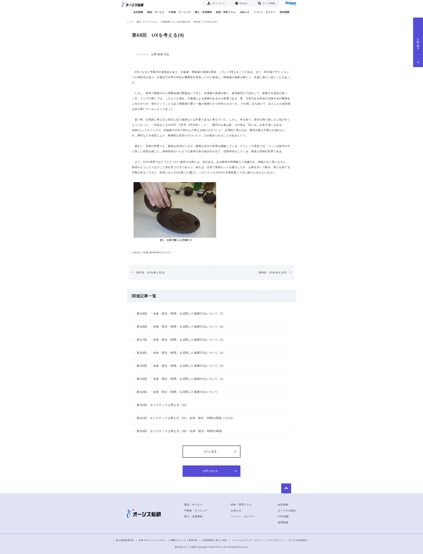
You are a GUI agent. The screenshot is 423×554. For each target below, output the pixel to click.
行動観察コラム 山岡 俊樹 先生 (176, 22)
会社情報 (138, 12)
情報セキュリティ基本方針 (184, 540)
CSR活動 (283, 516)
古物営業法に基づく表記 (214, 540)
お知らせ (245, 12)
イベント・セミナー (265, 12)
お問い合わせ (418, 42)
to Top (286, 488)
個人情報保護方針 (125, 540)
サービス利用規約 (298, 540)
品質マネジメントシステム (152, 540)
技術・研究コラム (225, 12)
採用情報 (284, 12)
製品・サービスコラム (147, 22)
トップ (130, 22)
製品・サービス (156, 12)
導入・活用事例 (203, 12)
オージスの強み (287, 510)
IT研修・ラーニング (180, 12)
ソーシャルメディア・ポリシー (248, 540)
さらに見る (210, 451)
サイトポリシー (276, 540)
